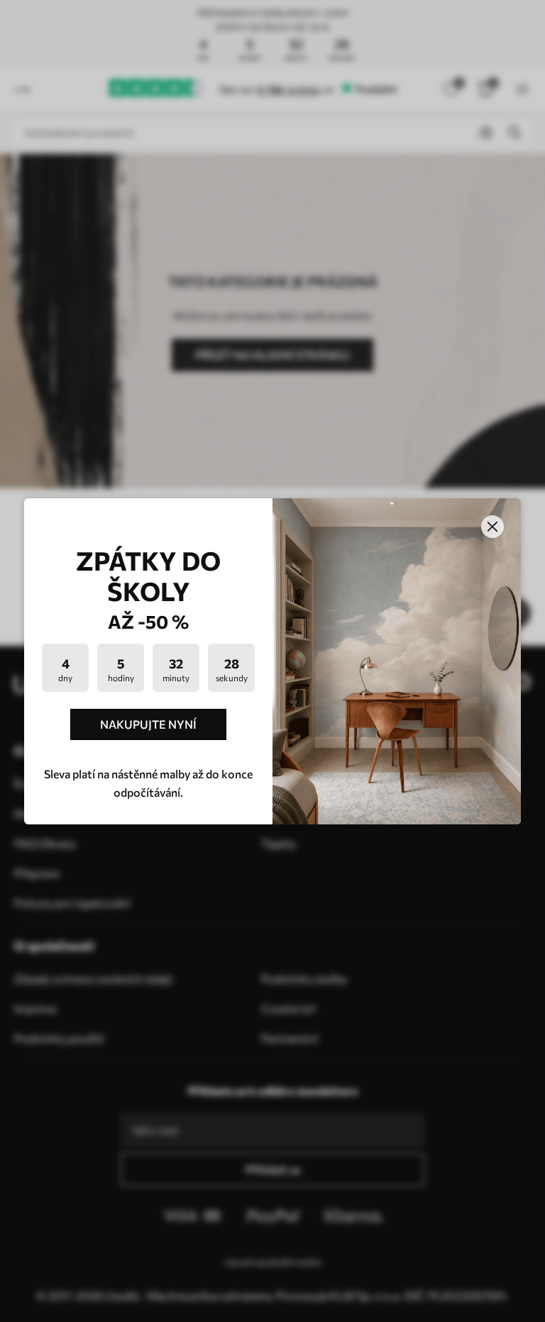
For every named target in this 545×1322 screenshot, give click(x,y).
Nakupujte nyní (148, 724)
